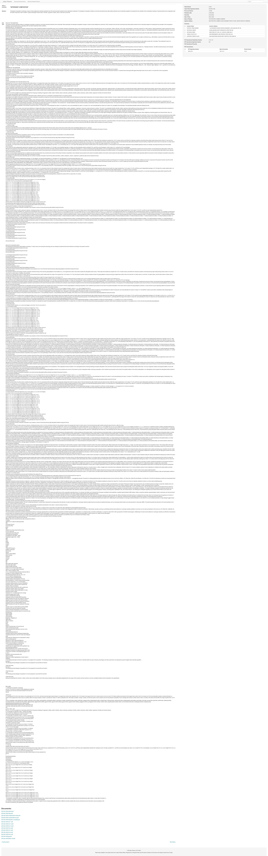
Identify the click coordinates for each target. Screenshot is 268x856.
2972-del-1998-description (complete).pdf (10, 819)
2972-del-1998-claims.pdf (7, 813)
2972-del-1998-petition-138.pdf (8, 838)
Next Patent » (173, 842)
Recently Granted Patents (20, 1)
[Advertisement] (88, 18)
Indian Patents (7, 1)
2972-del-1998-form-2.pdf (7, 828)
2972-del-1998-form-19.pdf (7, 826)
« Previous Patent (5, 842)
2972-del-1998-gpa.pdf (6, 836)
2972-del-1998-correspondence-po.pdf (10, 817)
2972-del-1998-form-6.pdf (7, 834)
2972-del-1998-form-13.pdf (7, 824)
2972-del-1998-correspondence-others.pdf (10, 815)
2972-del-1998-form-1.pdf (7, 821)
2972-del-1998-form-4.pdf (7, 832)
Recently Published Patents (34, 1)
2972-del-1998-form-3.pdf (7, 830)
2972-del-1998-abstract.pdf (7, 811)
